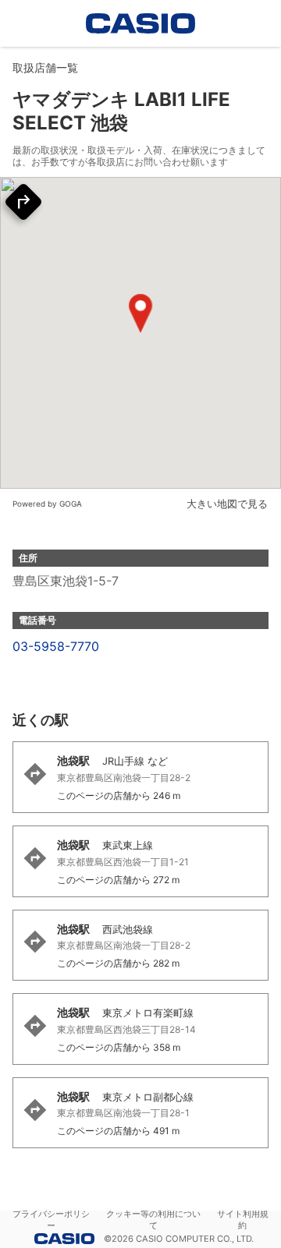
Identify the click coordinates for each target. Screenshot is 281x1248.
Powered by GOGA (47, 503)
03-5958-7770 (55, 646)
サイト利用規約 (243, 1219)
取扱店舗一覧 (45, 67)
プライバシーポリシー (51, 1219)
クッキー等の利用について (153, 1219)
